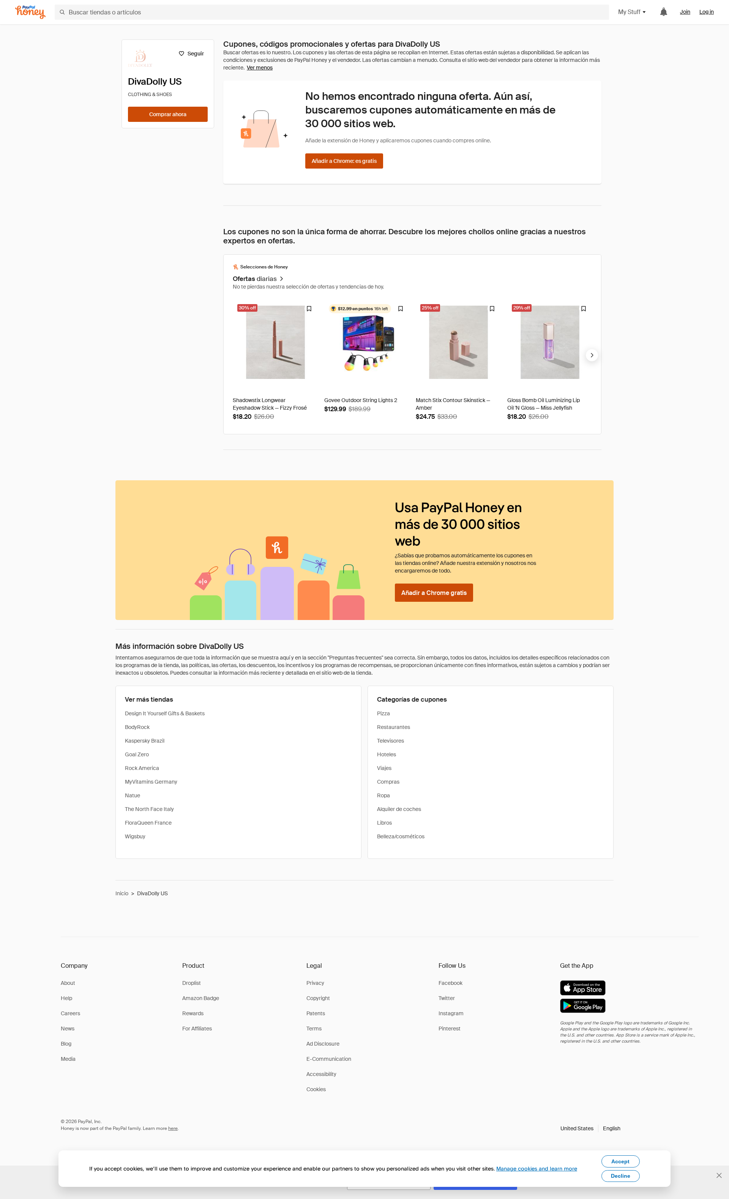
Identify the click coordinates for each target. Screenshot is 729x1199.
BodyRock (137, 727)
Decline (620, 1176)
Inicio (121, 893)
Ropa (383, 795)
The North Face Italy (149, 809)
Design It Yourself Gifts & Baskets (165, 713)
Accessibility (321, 1074)
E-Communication (328, 1058)
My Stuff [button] (629, 12)
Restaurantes (393, 727)
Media (68, 1058)
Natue (132, 795)
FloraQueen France (148, 822)
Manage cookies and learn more (536, 1168)
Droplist (191, 983)
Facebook (450, 983)
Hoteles (386, 754)
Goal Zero (137, 754)
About (68, 983)
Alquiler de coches (399, 809)
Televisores (390, 740)
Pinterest (450, 1028)
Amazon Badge (200, 998)
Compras (388, 781)
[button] (590, 1128)
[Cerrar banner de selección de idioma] (719, 1175)
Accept (620, 1161)
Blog (66, 1043)
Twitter (447, 998)
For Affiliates (197, 1028)
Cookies (316, 1089)
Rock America (142, 768)
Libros (384, 822)
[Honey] (30, 12)
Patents (315, 1013)
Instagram (451, 1013)
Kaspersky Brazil (144, 740)
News (67, 1028)
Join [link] (685, 11)
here (173, 1128)
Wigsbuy (135, 836)
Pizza (383, 713)
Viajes (384, 768)
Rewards (193, 1013)
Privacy (315, 983)
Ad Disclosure (322, 1043)
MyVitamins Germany (151, 781)
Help (66, 998)
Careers (70, 1013)
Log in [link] (706, 11)
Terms (314, 1028)
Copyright (318, 998)
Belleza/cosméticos (400, 836)
